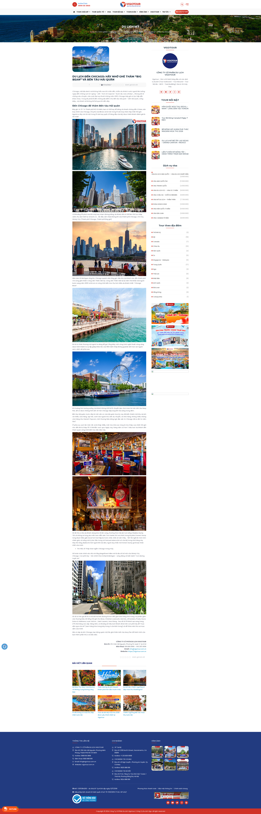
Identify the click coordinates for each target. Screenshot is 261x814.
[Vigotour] (130, 4)
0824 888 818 (125, 779)
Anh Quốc (156, 283)
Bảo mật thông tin (165, 788)
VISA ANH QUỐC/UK (160, 181)
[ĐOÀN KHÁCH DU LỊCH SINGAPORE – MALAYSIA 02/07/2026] (157, 752)
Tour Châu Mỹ (82, 12)
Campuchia (157, 297)
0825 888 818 (125, 767)
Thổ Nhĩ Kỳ (157, 232)
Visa (109, 12)
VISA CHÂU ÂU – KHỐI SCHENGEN (165, 195)
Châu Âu (156, 246)
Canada (156, 241)
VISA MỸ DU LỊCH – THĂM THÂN (164, 199)
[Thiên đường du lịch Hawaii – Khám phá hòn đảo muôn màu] (109, 671)
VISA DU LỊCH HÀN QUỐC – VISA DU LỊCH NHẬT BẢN (170, 174)
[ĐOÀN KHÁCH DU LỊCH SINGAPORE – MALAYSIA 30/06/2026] (170, 752)
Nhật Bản (156, 278)
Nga (154, 269)
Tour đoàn (131, 12)
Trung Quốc (157, 264)
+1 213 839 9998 (126, 756)
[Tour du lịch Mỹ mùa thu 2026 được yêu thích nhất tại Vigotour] (109, 696)
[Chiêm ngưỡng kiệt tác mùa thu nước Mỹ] (134, 696)
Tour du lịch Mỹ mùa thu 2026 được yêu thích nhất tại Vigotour (108, 714)
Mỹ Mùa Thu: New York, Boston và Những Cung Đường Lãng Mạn (83, 689)
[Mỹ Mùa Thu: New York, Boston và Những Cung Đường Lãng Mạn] (83, 671)
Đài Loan (156, 287)
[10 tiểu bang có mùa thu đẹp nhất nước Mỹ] (83, 696)
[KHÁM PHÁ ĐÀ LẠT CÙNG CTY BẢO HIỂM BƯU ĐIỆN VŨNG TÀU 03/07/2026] (183, 752)
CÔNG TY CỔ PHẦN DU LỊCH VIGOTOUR (170, 73)
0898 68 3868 (86, 756)
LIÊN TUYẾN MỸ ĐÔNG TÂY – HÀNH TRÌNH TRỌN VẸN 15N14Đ (175, 153)
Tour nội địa (118, 12)
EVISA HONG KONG (160, 204)
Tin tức (165, 12)
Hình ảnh (143, 12)
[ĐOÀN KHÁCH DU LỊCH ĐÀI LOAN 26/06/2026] (183, 765)
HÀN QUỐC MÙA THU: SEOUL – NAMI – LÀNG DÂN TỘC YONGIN (175, 108)
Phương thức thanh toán (147, 788)
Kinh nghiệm (103, 32)
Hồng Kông (157, 292)
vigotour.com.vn (88, 764)
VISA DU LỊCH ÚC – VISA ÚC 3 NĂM (165, 190)
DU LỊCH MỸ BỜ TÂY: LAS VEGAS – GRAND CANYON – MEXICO (175, 142)
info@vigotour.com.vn (138, 649)
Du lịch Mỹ (113, 32)
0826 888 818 (87, 759)
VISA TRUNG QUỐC (160, 186)
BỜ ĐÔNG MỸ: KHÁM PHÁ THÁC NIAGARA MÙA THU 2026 (175, 130)
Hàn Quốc (156, 251)
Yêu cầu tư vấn (182, 12)
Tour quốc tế (98, 12)
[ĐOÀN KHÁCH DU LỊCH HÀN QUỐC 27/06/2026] (157, 765)
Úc (154, 255)
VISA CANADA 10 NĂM (161, 218)
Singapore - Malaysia (161, 260)
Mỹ (154, 237)
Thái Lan (156, 274)
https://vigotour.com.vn (137, 651)
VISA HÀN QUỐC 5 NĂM (161, 209)
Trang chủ (93, 32)
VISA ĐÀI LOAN (158, 213)
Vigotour (154, 12)
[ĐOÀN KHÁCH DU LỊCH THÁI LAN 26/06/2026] (170, 765)
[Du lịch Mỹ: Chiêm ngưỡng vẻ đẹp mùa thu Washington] (134, 671)
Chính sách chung (181, 788)
